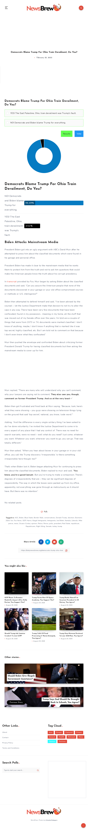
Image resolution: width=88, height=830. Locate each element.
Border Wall (38, 518)
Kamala (68, 520)
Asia (50, 732)
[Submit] (38, 770)
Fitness (79, 732)
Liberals (75, 520)
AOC (16, 518)
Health (61, 737)
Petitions (62, 741)
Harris (29, 520)
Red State (66, 523)
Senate (49, 526)
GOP (24, 520)
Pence (46, 523)
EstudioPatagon (51, 820)
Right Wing (40, 526)
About (4, 732)
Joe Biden (60, 520)
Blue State (29, 518)
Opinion (52, 741)
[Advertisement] (44, 31)
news (16, 523)
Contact (5, 737)
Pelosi (40, 523)
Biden (21, 518)
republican (75, 523)
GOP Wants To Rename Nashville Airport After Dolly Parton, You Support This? (16, 600)
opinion (34, 523)
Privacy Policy (7, 743)
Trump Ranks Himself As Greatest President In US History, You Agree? (69, 600)
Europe (59, 732)
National (71, 737)
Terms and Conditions (10, 748)
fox (12, 520)
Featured (69, 732)
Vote (79, 133)
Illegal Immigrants (39, 520)
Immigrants (51, 520)
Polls (46, 512)
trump (60, 526)
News (81, 737)
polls (51, 523)
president (57, 523)
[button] (46, 113)
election (71, 518)
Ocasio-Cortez (24, 523)
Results (66, 133)
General (52, 737)
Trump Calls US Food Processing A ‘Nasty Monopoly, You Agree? (44, 636)
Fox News (18, 520)
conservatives (49, 518)
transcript (12, 281)
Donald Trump (61, 518)
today (54, 526)
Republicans (30, 526)
